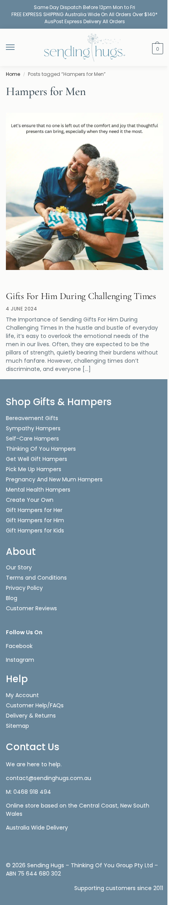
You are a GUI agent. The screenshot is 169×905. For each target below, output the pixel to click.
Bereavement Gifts (32, 418)
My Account (22, 695)
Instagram (20, 660)
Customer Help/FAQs (35, 705)
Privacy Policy (24, 588)
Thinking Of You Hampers (41, 449)
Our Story (19, 567)
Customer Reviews (31, 608)
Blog (11, 598)
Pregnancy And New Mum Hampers (54, 479)
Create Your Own (30, 500)
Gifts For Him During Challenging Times (81, 296)
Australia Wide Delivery (37, 828)
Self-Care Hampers (32, 438)
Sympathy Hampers (33, 428)
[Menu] (17, 47)
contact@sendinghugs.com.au (48, 778)
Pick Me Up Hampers (33, 469)
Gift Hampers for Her (34, 510)
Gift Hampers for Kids (35, 530)
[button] (156, 48)
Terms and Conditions (36, 578)
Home (13, 74)
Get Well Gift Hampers (36, 459)
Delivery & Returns (31, 716)
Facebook (19, 646)
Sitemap (17, 726)
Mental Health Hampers (38, 490)
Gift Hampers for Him (35, 520)
